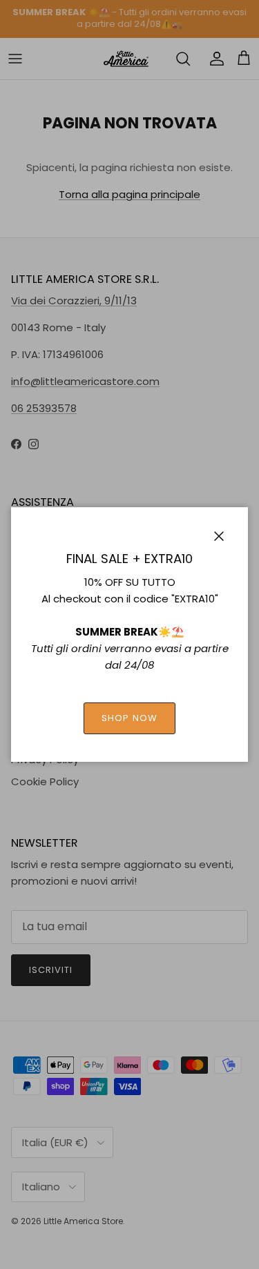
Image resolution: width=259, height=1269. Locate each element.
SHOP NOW (129, 718)
